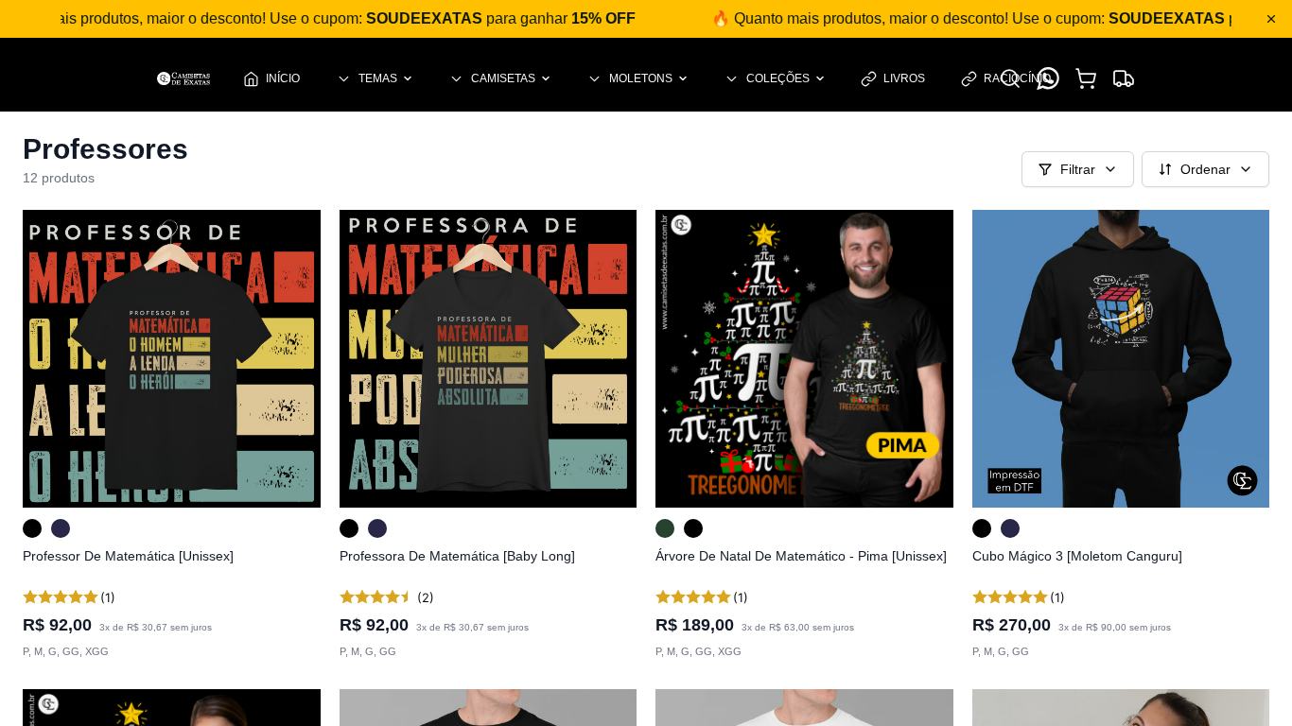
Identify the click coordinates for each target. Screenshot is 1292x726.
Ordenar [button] (1205, 169)
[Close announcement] (1271, 19)
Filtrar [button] (1077, 169)
